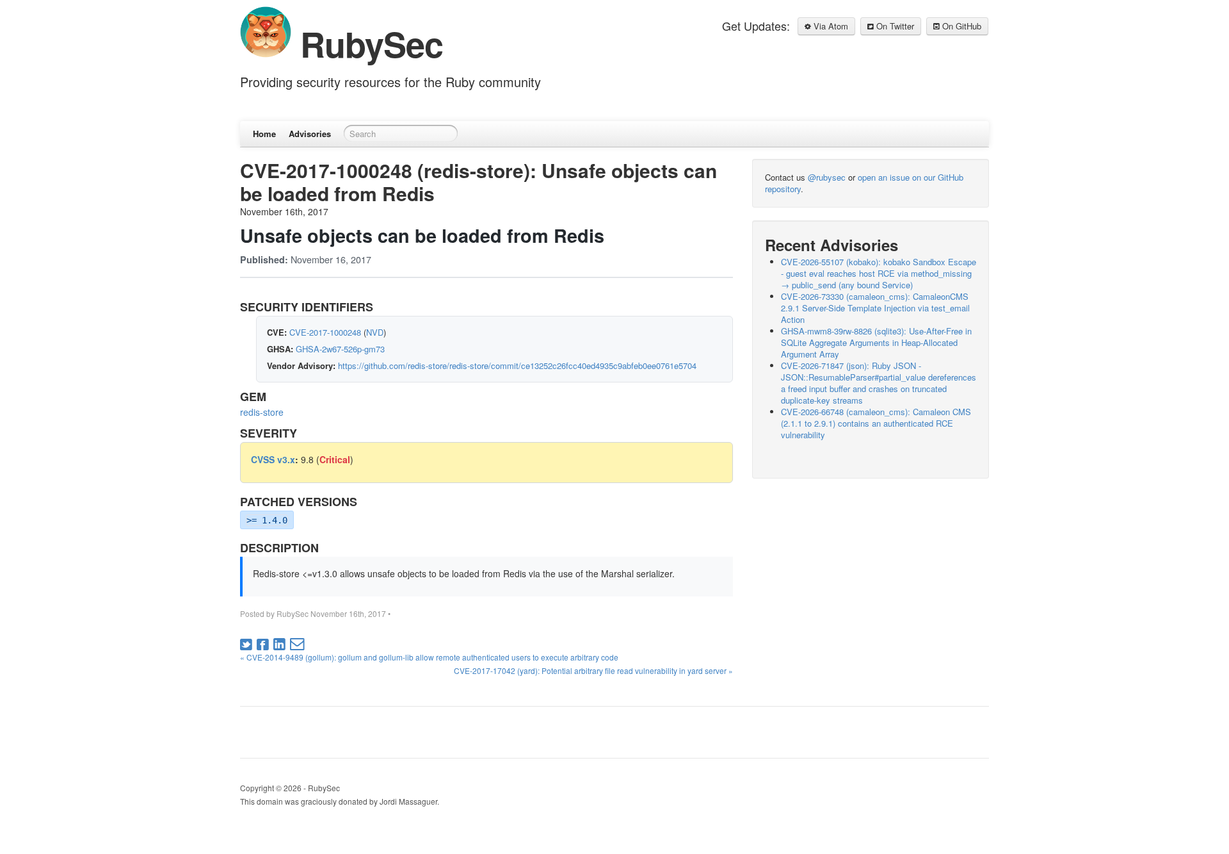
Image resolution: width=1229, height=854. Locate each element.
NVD (374, 332)
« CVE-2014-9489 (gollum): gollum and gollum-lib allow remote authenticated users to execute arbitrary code (429, 657)
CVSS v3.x (273, 459)
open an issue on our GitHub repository (864, 183)
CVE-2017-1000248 (325, 332)
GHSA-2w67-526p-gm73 (340, 349)
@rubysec (827, 177)
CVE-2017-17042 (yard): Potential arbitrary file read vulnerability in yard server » (593, 670)
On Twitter (894, 26)
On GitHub (960, 26)
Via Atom (829, 26)
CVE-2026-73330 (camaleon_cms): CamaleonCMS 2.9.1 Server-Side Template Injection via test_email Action (875, 307)
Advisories (310, 133)
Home (264, 133)
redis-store (262, 412)
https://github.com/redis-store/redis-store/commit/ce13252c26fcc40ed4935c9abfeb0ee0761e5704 (517, 365)
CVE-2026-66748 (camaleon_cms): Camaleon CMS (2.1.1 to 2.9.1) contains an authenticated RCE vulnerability (876, 423)
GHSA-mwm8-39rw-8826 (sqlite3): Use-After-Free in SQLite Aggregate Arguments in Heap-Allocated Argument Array (876, 342)
